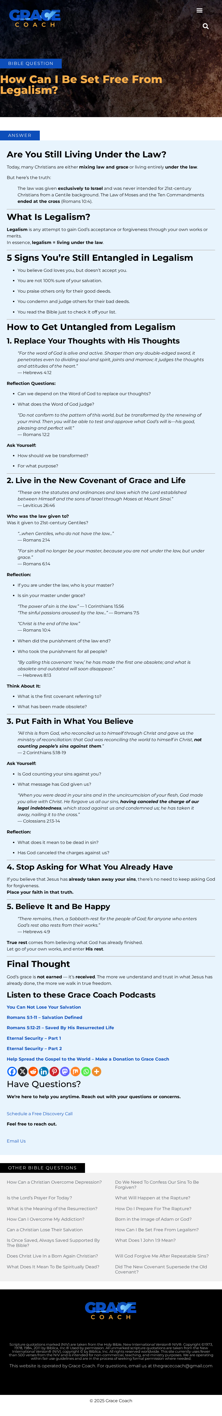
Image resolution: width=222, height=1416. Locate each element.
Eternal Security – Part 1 (34, 1038)
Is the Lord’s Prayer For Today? (39, 1197)
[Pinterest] (54, 1071)
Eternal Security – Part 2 (34, 1048)
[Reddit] (33, 1071)
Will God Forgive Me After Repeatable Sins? (162, 1256)
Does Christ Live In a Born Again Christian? (52, 1256)
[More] (96, 1071)
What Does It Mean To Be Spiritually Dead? (53, 1266)
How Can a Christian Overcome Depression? (54, 1182)
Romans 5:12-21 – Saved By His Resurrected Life (60, 1027)
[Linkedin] (43, 1071)
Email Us (16, 1141)
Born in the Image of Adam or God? (153, 1219)
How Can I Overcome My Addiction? (45, 1219)
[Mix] (75, 1071)
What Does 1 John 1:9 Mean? (145, 1240)
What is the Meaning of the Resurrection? (52, 1208)
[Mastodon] (65, 1071)
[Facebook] (12, 1071)
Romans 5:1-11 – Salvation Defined (44, 1017)
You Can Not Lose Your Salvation (44, 1007)
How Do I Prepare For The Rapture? (153, 1208)
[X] (22, 1071)
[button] (199, 10)
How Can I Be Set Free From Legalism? (157, 1229)
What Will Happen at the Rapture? (152, 1197)
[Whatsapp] (86, 1071)
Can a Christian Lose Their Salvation (45, 1229)
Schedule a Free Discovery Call (40, 1113)
